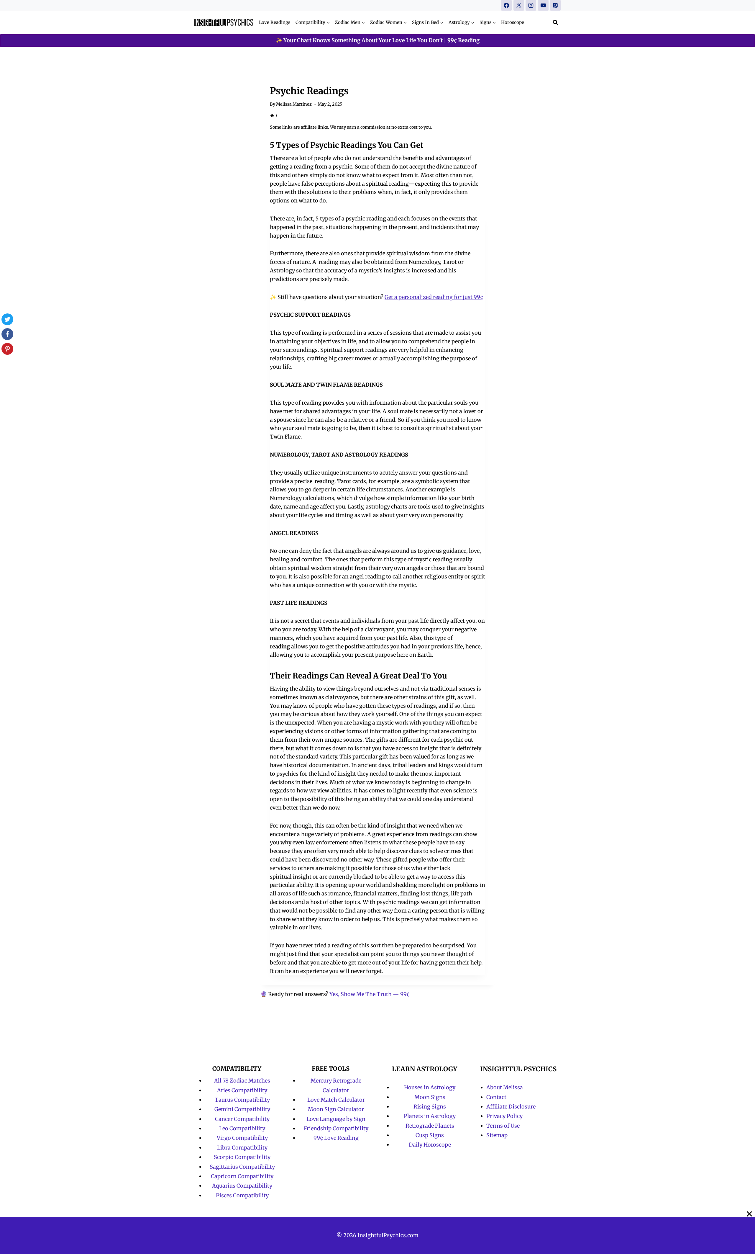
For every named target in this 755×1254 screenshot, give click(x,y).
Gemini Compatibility (242, 1109)
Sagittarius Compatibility (242, 1166)
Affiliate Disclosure (511, 1106)
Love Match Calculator (336, 1099)
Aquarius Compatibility (242, 1185)
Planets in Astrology (430, 1116)
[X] (518, 5)
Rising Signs (429, 1106)
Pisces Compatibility (242, 1195)
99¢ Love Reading (336, 1137)
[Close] (749, 1213)
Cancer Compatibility (242, 1119)
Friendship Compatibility (336, 1128)
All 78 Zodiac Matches (242, 1080)
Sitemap (497, 1135)
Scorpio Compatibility (242, 1157)
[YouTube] (543, 5)
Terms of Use (503, 1125)
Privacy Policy (504, 1116)
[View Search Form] (555, 22)
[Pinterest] (555, 5)
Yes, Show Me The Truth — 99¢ (369, 994)
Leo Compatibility (242, 1128)
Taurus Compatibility (242, 1099)
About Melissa (504, 1087)
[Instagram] (531, 5)
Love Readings (274, 22)
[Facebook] (506, 5)
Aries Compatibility (242, 1090)
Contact (496, 1097)
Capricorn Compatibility (242, 1176)
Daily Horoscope (430, 1144)
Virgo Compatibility (242, 1137)
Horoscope (512, 22)
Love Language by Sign (335, 1119)
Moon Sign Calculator (336, 1109)
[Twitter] (7, 319)
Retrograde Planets (430, 1125)
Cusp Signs (430, 1135)
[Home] (272, 116)
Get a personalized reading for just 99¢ (434, 297)
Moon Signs (429, 1097)
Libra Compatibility (242, 1147)
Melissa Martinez (294, 104)
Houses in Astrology (429, 1087)
